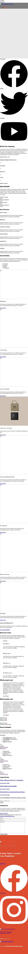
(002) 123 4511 (4, 813)
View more (3, 308)
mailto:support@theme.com (7, 816)
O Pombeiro (6, 8)
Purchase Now (4, 747)
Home (4, 6)
